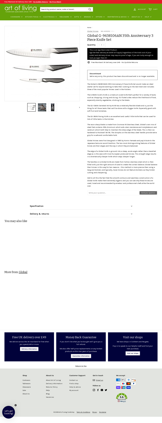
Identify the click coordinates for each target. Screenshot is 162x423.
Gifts (76, 17)
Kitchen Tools (32, 17)
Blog (48, 394)
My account (73, 390)
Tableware (64, 17)
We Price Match (55, 2)
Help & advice (75, 387)
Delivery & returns (39, 214)
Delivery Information (54, 384)
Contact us (73, 380)
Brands (87, 17)
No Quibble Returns (40, 2)
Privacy (94, 412)
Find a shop (74, 384)
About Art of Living (53, 380)
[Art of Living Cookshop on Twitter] (106, 390)
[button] (128, 398)
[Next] (78, 107)
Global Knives (93, 31)
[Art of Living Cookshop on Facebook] (98, 390)
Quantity (91, 45)
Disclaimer (102, 412)
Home (89, 27)
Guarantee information (81, 356)
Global (23, 272)
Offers (99, 17)
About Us (136, 17)
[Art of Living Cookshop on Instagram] (94, 390)
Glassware (27, 387)
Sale (24, 390)
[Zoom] (42, 63)
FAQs (48, 390)
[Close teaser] (15, 405)
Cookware (15, 17)
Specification (36, 206)
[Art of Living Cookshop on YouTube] (102, 390)
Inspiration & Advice (117, 17)
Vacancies (50, 397)
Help (147, 17)
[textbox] (113, 192)
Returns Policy (51, 387)
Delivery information (29, 349)
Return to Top (81, 366)
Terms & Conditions (83, 412)
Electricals (49, 17)
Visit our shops (132, 353)
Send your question (148, 193)
